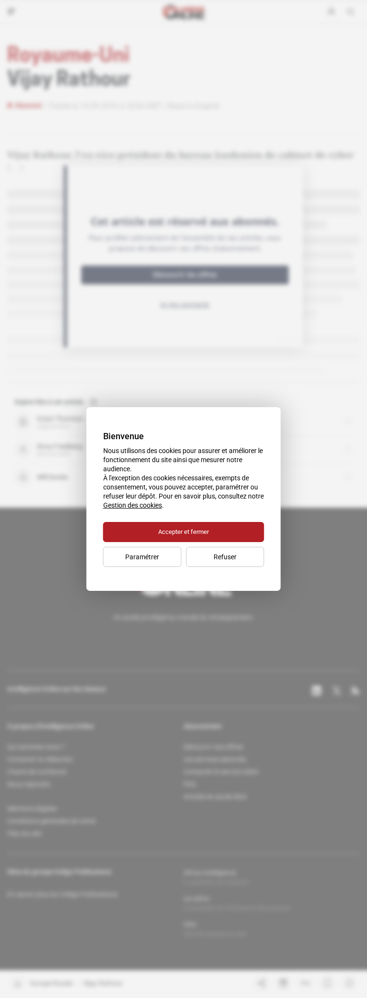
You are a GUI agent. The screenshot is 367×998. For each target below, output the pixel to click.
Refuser (225, 557)
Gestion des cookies (132, 505)
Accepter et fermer (183, 531)
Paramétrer (142, 557)
